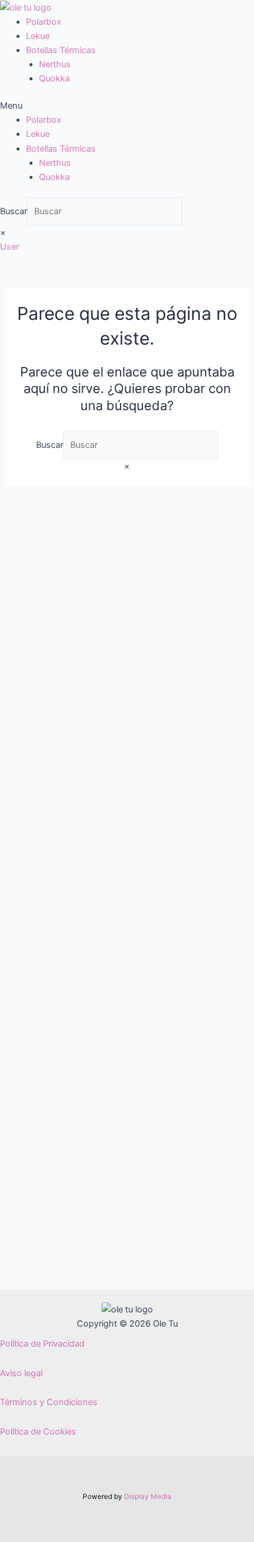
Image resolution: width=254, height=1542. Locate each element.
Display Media (147, 1496)
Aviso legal (21, 1373)
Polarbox (43, 22)
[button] (127, 106)
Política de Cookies (38, 1431)
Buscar (13, 211)
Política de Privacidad (42, 1343)
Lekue (38, 36)
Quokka (54, 78)
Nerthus (55, 64)
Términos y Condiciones (48, 1402)
